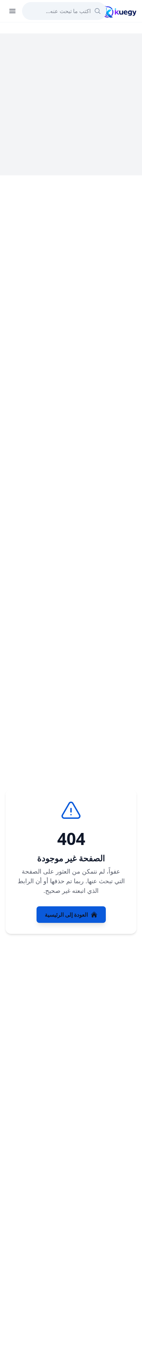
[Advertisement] (71, 104)
